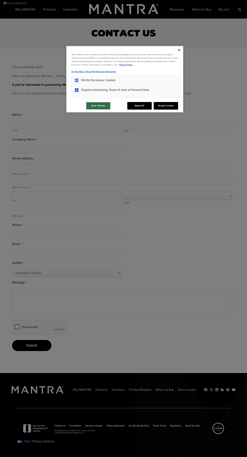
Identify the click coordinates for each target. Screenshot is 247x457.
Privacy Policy (126, 64)
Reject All (139, 106)
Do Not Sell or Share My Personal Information (93, 71)
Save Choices (98, 106)
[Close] (179, 50)
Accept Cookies (166, 106)
